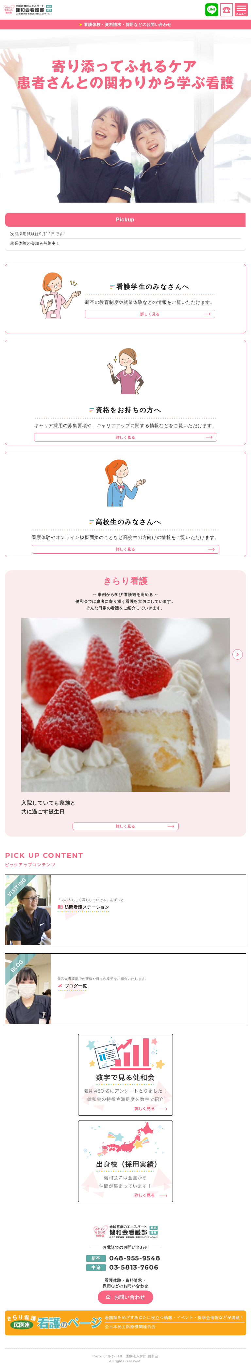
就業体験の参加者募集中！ (35, 243)
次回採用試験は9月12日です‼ (38, 234)
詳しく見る (150, 314)
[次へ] (237, 654)
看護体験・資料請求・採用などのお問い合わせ (127, 24)
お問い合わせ (129, 1297)
